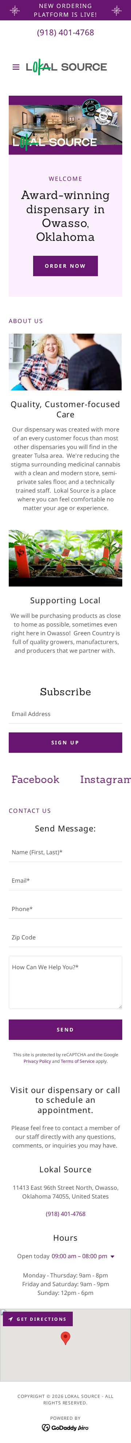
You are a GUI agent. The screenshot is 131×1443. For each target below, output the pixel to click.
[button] (17, 67)
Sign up (65, 742)
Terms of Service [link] (78, 1061)
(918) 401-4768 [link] (65, 32)
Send (66, 1029)
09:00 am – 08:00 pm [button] (79, 1256)
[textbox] (65, 714)
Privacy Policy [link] (37, 1061)
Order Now (65, 265)
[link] (65, 67)
